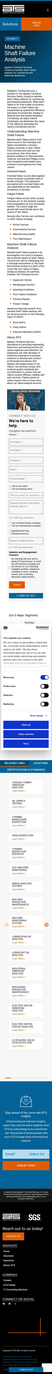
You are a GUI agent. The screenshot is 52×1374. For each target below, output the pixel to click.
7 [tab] (44, 1078)
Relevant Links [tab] (14, 763)
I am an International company (26, 526)
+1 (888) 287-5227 (26, 595)
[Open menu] (47, 10)
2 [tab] (14, 1078)
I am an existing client (21, 489)
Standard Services (20, 533)
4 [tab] (26, 1078)
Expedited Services (20, 531)
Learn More (18, 791)
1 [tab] (8, 1078)
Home (6, 1251)
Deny (26, 743)
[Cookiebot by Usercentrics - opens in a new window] (37, 628)
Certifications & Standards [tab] (26, 769)
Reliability (12, 39)
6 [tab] (38, 1078)
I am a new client (19, 486)
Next (45, 925)
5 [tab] (32, 1078)
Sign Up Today (26, 1165)
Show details (36, 715)
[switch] (44, 686)
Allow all (26, 725)
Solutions (10, 24)
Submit (17, 584)
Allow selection (26, 734)
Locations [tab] (41, 763)
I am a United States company (25, 523)
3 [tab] (20, 1078)
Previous (5, 925)
